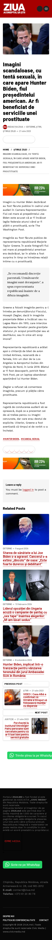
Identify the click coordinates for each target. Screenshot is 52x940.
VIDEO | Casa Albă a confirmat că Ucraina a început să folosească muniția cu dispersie (35, 700)
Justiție (9, 719)
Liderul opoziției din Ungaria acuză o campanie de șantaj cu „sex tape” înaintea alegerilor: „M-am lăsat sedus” (25, 614)
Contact (44, 920)
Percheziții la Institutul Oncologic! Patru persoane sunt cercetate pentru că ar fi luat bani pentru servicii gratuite (17, 730)
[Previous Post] (12, 697)
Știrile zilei (9, 131)
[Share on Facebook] (6, 139)
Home (6, 149)
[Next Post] (40, 726)
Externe (30, 126)
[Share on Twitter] (11, 139)
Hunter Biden (11, 439)
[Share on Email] (26, 139)
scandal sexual (31, 439)
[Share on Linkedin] (21, 139)
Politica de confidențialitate (19, 920)
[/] (40, 9)
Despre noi (8, 916)
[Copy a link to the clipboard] (31, 139)
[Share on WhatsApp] (16, 139)
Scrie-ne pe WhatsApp (25, 864)
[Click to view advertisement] (26, 189)
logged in (28, 489)
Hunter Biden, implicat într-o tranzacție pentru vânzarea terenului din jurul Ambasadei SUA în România (23, 670)
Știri (38, 126)
